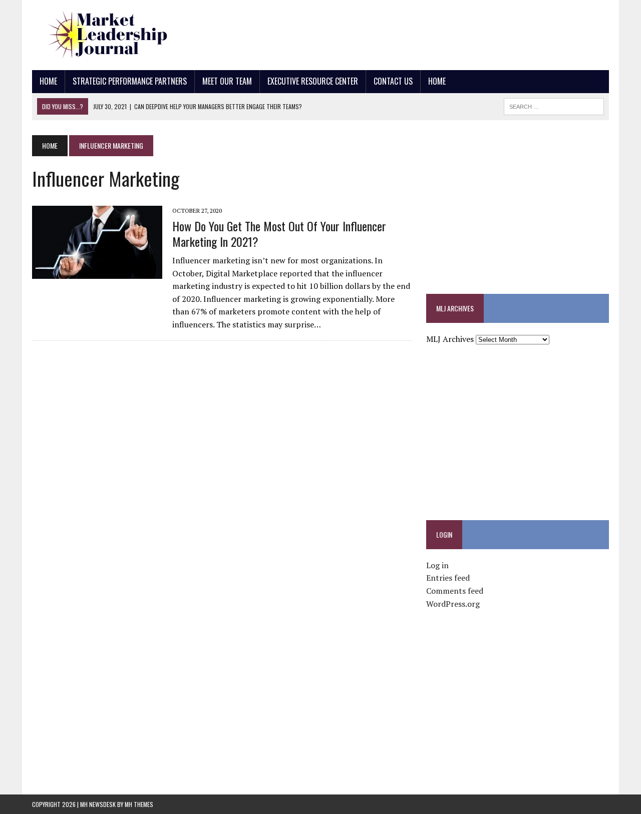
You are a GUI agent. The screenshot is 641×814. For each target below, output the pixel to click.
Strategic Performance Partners (130, 81)
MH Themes (139, 804)
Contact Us (393, 81)
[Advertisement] (426, 32)
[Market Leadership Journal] (123, 35)
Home (48, 81)
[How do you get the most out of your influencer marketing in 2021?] (97, 272)
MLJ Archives (450, 338)
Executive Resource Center (312, 81)
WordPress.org (453, 603)
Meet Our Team (227, 81)
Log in (437, 565)
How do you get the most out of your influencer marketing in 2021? (279, 233)
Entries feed (448, 577)
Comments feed (454, 590)
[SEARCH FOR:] (554, 105)
